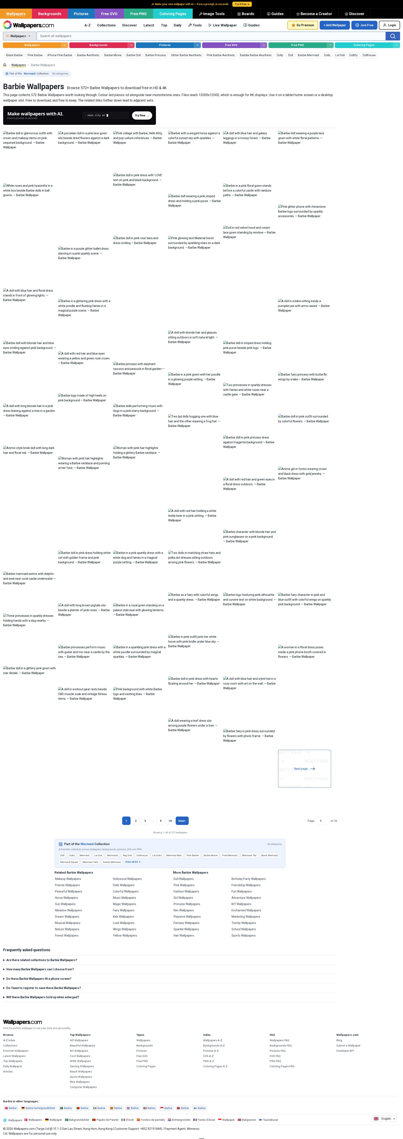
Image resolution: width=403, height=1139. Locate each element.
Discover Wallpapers (15, 1050)
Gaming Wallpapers (82, 1066)
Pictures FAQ (278, 1050)
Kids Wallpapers (123, 916)
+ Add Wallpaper (335, 25)
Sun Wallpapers (65, 904)
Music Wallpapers (124, 897)
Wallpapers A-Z (212, 1040)
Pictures (81, 14)
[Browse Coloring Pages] (396, 45)
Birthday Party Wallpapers (249, 879)
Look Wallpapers (124, 923)
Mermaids (112, 855)
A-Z (88, 25)
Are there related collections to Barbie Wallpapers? (41, 960)
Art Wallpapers (79, 1050)
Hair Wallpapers (184, 935)
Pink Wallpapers (184, 885)
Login (392, 25)
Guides (277, 14)
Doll (62, 855)
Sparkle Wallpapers (186, 929)
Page (311, 820)
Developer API (345, 1050)
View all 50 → (133, 861)
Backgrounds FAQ (281, 1045)
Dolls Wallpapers (124, 885)
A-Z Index (9, 1040)
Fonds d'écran (206, 1119)
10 (170, 820)
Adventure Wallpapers (246, 897)
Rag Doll (127, 855)
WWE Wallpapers (80, 1061)
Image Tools (214, 14)
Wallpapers (15, 14)
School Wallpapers (244, 929)
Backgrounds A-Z (214, 1045)
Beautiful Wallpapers (82, 1045)
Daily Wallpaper (12, 1066)
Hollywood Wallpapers (127, 879)
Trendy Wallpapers (244, 923)
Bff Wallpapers (241, 904)
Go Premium (305, 25)
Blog (339, 1040)
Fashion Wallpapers (186, 891)
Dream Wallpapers (67, 916)
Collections (106, 25)
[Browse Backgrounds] (131, 45)
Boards (248, 14)
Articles (8, 1071)
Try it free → (242, 4)
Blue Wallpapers (80, 1081)
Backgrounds (49, 14)
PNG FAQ (275, 1061)
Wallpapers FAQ (279, 1040)
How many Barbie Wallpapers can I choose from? (40, 969)
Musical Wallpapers (67, 923)
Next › (182, 820)
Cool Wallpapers (80, 1056)
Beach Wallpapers (81, 1071)
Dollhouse (142, 855)
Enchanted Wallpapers (246, 910)
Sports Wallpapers (244, 935)
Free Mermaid (229, 855)
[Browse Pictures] (197, 45)
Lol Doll (98, 855)
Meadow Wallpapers (68, 910)
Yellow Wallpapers (125, 935)
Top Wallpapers (12, 1061)
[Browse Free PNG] (330, 45)
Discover (356, 14)
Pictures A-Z (211, 1050)
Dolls (72, 855)
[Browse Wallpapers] (64, 45)
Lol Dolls (157, 855)
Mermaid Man (174, 855)
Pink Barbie (193, 855)
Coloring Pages (173, 14)
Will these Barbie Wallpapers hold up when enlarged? (42, 997)
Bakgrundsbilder (79, 1119)
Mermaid (87, 844)
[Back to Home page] (28, 25)
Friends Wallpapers (67, 885)
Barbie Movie (210, 855)
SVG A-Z (208, 1056)
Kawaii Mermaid (112, 862)
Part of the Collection (38, 73)
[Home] (4, 65)
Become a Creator (316, 14)
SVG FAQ (275, 1056)
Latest (149, 25)
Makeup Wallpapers (68, 879)
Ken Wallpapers (184, 910)
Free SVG (109, 14)
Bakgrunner (249, 1119)
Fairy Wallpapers (124, 910)
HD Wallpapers (79, 1040)
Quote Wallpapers (81, 1076)
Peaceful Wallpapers (68, 891)
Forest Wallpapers (67, 935)
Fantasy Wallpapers (186, 923)
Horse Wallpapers (66, 897)
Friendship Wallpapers (246, 885)
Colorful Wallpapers (126, 891)
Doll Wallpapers (184, 879)
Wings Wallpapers (124, 929)
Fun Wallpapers (242, 891)
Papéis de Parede (107, 1119)
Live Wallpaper (225, 25)
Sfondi (130, 1119)
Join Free (366, 25)
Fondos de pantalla (153, 1119)
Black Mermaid (269, 855)
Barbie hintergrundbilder (40, 1108)
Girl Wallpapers (183, 897)
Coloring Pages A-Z (215, 1066)
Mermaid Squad (69, 862)
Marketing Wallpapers (246, 916)
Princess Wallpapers (187, 904)
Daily (177, 25)
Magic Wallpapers (124, 904)
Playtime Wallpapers (187, 916)
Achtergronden (181, 1119)
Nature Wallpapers (67, 929)
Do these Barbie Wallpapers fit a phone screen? (38, 978)
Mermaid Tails (90, 862)
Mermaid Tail (249, 855)
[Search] (393, 36)
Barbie (13, 1108)
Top (164, 25)
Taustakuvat (270, 1119)
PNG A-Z (208, 1061)
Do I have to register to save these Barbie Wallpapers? (43, 988)
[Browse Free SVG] (263, 45)
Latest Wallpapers (14, 1056)
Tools (197, 25)
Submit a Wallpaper (348, 1045)
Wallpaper (56, 1119)
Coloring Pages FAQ (282, 1066)
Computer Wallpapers (83, 1087)
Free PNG (138, 14)
